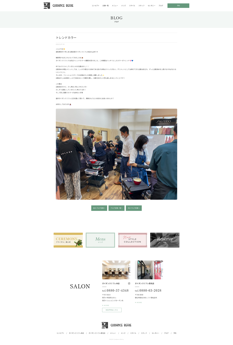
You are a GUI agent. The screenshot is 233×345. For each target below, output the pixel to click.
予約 (178, 5)
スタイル (132, 5)
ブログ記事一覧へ (116, 208)
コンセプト (95, 5)
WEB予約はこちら (112, 310)
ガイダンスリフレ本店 (76, 333)
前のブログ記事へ (99, 208)
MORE (106, 305)
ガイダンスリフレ (58, 5)
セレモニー (151, 5)
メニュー (115, 5)
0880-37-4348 (115, 290)
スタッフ (141, 5)
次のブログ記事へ (134, 208)
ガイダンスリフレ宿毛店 (97, 333)
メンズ (123, 5)
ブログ (161, 5)
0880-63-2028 (148, 290)
